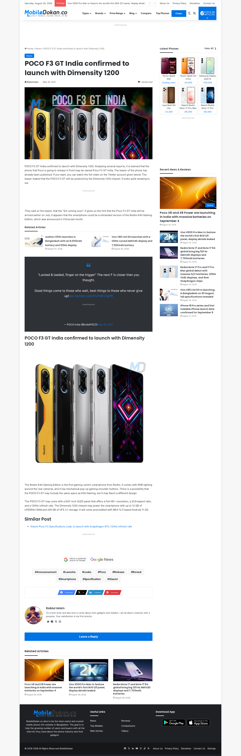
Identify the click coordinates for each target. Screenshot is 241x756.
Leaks (87, 572)
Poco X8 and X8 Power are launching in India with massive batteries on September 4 (43, 687)
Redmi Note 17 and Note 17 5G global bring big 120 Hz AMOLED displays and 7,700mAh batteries (117, 3)
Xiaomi (113, 579)
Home (30, 48)
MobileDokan (66, 748)
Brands (99, 13)
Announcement (47, 572)
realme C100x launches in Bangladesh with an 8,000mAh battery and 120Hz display (63, 241)
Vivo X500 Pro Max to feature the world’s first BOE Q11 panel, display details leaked (87, 687)
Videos (124, 731)
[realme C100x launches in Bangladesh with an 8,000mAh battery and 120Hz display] (34, 241)
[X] (56, 622)
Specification (92, 579)
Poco (103, 572)
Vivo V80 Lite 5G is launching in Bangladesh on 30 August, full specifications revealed (197, 293)
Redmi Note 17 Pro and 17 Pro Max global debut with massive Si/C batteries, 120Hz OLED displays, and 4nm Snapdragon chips (198, 274)
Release (119, 572)
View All (208, 48)
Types (85, 13)
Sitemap (211, 748)
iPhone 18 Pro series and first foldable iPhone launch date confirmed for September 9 (197, 309)
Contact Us (209, 3)
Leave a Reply (88, 636)
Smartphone (68, 579)
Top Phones (162, 13)
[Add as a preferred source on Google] (75, 559)
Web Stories (96, 731)
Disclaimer (195, 3)
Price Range (116, 13)
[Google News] (102, 559)
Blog (131, 13)
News (38, 48)
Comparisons (128, 726)
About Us (164, 3)
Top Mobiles (96, 726)
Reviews (125, 720)
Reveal (137, 572)
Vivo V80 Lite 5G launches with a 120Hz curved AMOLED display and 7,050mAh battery (132, 241)
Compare (146, 13)
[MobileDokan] (46, 13)
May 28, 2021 (105, 324)
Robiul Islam (33, 82)
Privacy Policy (179, 3)
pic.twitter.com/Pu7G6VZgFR (91, 296)
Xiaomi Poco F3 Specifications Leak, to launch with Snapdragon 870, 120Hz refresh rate (81, 526)
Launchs (70, 572)
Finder (179, 13)
